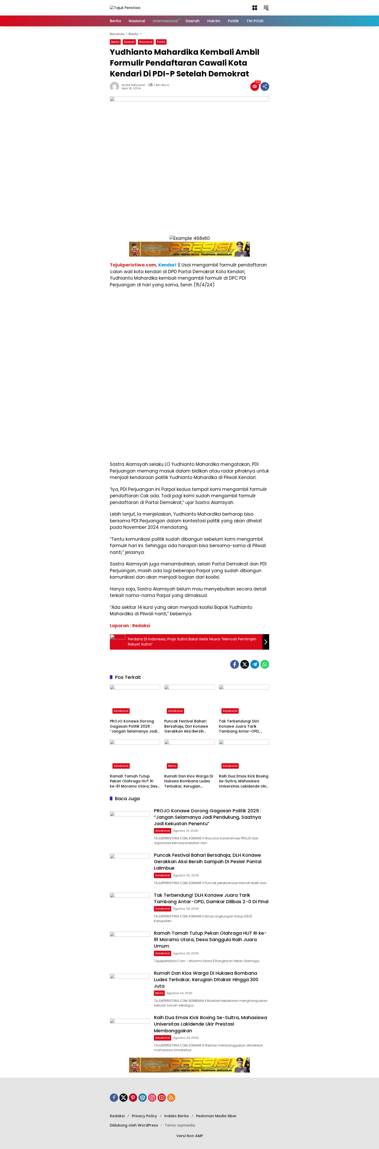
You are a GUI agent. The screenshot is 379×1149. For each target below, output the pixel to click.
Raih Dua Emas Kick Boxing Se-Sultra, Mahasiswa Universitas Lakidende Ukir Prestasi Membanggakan (243, 781)
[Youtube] (162, 1097)
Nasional (145, 42)
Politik (161, 42)
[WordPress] (142, 1097)
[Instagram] (152, 1097)
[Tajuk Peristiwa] (125, 7)
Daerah (129, 42)
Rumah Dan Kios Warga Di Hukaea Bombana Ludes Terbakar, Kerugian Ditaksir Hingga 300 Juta (188, 781)
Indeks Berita (176, 1116)
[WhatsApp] (264, 664)
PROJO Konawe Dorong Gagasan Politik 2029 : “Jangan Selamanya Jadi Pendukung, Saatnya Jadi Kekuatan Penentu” (133, 726)
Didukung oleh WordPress (134, 1125)
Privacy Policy (144, 1116)
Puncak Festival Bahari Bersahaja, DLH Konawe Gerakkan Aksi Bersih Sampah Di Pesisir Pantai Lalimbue (187, 726)
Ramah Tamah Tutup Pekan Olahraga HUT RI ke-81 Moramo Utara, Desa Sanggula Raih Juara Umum (135, 781)
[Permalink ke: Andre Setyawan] (116, 86)
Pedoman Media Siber (216, 1116)
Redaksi (117, 1116)
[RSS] (171, 1097)
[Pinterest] (133, 1097)
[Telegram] (254, 664)
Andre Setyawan (133, 85)
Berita (115, 42)
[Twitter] (244, 664)
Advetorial (121, 711)
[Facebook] (234, 664)
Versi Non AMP (189, 1135)
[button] (255, 8)
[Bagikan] (264, 86)
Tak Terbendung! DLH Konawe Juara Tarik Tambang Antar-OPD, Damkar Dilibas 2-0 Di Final (244, 726)
